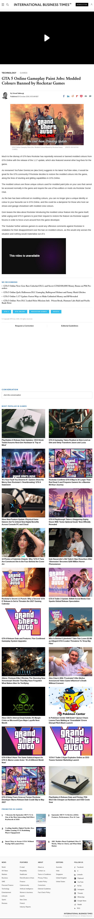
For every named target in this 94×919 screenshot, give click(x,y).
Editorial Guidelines (69, 326)
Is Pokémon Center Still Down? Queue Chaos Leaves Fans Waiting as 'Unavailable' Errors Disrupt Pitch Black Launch (68, 720)
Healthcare (23, 874)
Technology (5, 889)
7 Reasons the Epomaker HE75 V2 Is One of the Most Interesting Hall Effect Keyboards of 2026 (19, 817)
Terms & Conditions (44, 874)
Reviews (4, 903)
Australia (59, 867)
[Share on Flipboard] (77, 96)
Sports (4, 899)
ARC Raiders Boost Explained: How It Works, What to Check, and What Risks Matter (66, 843)
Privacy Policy (43, 878)
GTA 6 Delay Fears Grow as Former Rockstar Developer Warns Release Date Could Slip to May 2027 (23, 799)
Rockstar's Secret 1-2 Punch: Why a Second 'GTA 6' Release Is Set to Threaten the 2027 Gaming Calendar (23, 601)
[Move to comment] (90, 96)
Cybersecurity (24, 885)
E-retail (22, 867)
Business (5, 878)
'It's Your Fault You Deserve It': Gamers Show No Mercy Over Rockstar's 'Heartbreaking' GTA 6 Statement (23, 482)
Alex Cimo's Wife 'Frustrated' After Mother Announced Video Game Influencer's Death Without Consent (67, 680)
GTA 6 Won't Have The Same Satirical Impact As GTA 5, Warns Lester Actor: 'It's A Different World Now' (23, 760)
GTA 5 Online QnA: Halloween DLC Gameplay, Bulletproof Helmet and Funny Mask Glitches (44, 293)
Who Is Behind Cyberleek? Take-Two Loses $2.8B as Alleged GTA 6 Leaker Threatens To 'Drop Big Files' (70, 641)
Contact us (41, 871)
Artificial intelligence (26, 889)
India (57, 871)
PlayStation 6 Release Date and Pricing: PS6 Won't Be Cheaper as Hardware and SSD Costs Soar (69, 799)
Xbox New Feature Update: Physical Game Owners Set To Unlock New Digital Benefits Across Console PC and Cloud (20, 521)
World (4, 867)
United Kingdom (61, 878)
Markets (4, 874)
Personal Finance (7, 885)
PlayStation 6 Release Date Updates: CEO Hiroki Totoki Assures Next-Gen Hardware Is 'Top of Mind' (23, 442)
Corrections (42, 885)
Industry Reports (25, 907)
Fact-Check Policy (44, 892)
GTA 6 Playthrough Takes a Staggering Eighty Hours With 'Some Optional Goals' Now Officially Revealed (70, 521)
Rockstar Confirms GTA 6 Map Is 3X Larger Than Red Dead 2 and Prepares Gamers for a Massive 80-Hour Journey (70, 482)
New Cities (23, 899)
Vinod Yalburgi (18, 93)
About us (41, 867)
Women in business (26, 892)
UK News (5, 871)
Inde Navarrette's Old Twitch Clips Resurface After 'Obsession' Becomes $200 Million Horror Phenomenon (70, 561)
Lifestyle (4, 896)
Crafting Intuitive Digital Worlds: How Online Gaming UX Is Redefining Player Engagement (19, 830)
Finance (22, 881)
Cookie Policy (42, 881)
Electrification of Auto (27, 878)
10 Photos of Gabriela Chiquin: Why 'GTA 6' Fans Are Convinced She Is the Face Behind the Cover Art (23, 561)
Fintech (22, 903)
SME (3, 881)
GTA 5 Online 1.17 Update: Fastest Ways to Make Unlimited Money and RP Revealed (40, 297)
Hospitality (23, 871)
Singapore (59, 874)
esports (22, 896)
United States (60, 881)
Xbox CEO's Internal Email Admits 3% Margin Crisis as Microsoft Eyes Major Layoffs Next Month (21, 720)
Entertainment (6, 892)
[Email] (86, 96)
